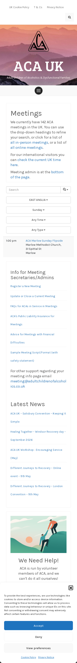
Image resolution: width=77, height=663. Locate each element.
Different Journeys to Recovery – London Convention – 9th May (36, 490)
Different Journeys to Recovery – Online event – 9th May (35, 472)
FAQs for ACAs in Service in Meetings (33, 306)
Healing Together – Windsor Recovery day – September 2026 (38, 435)
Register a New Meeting (25, 286)
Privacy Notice (46, 657)
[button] (71, 588)
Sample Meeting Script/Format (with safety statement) (34, 356)
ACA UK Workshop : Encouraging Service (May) (36, 454)
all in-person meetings (29, 142)
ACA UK (39, 65)
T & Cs (38, 7)
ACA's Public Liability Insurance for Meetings (32, 320)
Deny (38, 637)
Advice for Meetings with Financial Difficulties (32, 338)
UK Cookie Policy (19, 7)
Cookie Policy (28, 657)
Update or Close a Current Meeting (32, 296)
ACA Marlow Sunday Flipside (44, 240)
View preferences (38, 648)
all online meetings (26, 147)
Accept (39, 625)
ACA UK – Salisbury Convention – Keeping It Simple (38, 417)
